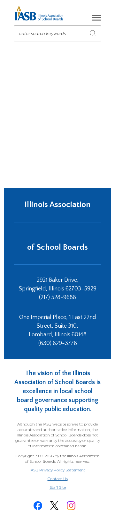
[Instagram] (71, 505)
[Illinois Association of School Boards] (41, 13)
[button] (96, 18)
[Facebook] (38, 505)
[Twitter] (54, 505)
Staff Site (65, 487)
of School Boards (57, 247)
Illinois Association (58, 204)
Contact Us (58, 478)
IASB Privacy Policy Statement (57, 470)
